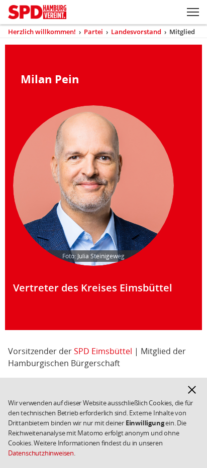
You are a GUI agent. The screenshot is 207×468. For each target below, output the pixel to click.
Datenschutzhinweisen (41, 452)
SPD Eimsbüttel (103, 351)
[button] (192, 390)
